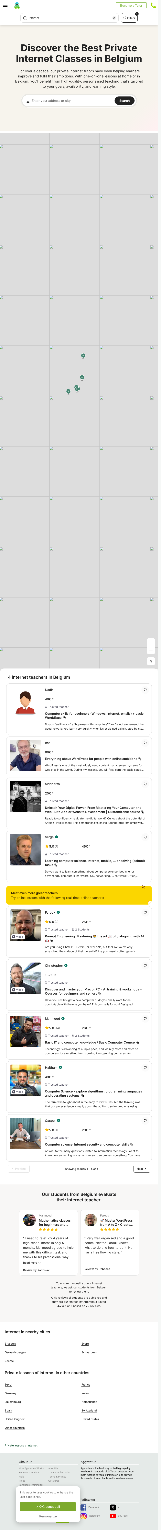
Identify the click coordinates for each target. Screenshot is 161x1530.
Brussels (10, 1343)
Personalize (48, 1516)
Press (22, 1480)
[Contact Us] (153, 5)
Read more (30, 1262)
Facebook (93, 1507)
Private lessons (14, 1445)
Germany (10, 1393)
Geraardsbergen (15, 1352)
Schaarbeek (89, 1352)
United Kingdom (15, 1419)
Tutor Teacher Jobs (59, 1472)
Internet (32, 1445)
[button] (18, 936)
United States (90, 1419)
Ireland (85, 1393)
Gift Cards (53, 1480)
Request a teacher (29, 1472)
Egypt (8, 1384)
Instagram (94, 1515)
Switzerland (89, 1410)
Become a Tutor (131, 5)
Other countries (15, 1427)
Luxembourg (13, 1401)
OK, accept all (49, 1507)
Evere (85, 1343)
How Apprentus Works (31, 1468)
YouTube (123, 1515)
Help (21, 1476)
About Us (53, 1468)
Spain (8, 1410)
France (85, 1384)
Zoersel (9, 1361)
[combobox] (69, 18)
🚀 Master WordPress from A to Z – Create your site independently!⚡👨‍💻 (116, 1222)
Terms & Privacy (57, 1476)
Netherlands (89, 1401)
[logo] (17, 5)
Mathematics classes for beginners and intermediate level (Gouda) (55, 1222)
